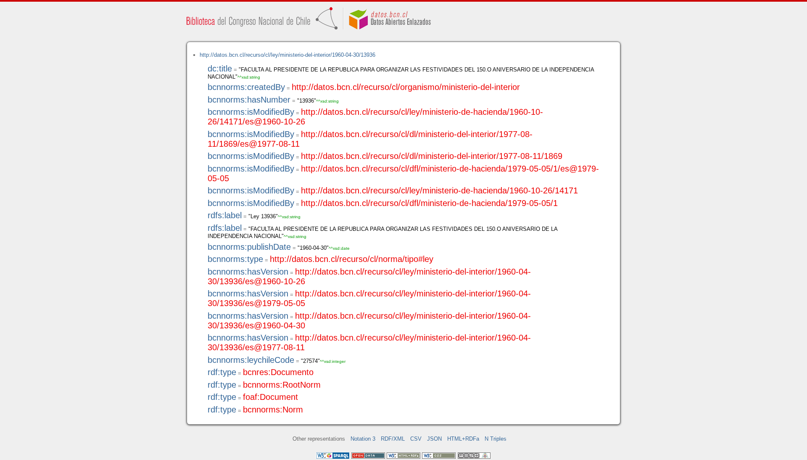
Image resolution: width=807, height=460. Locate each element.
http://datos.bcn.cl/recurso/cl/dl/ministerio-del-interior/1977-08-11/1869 (431, 156)
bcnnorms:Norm (273, 409)
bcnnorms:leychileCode (251, 360)
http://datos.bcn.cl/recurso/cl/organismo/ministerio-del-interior (406, 87)
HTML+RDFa (463, 439)
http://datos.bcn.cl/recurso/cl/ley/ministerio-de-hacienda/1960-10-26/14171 (439, 190)
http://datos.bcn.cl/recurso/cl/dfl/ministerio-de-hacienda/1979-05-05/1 (429, 203)
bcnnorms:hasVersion (248, 271)
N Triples (495, 439)
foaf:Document (270, 397)
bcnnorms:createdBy (246, 87)
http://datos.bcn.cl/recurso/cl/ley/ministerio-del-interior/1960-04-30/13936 (287, 55)
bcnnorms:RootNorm (282, 384)
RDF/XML (393, 439)
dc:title (220, 68)
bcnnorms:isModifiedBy (251, 111)
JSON (434, 439)
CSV (416, 439)
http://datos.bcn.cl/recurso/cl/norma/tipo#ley (351, 259)
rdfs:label (225, 215)
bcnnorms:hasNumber (249, 99)
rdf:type (222, 372)
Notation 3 (363, 439)
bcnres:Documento (278, 372)
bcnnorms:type (235, 259)
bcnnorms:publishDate (249, 246)
